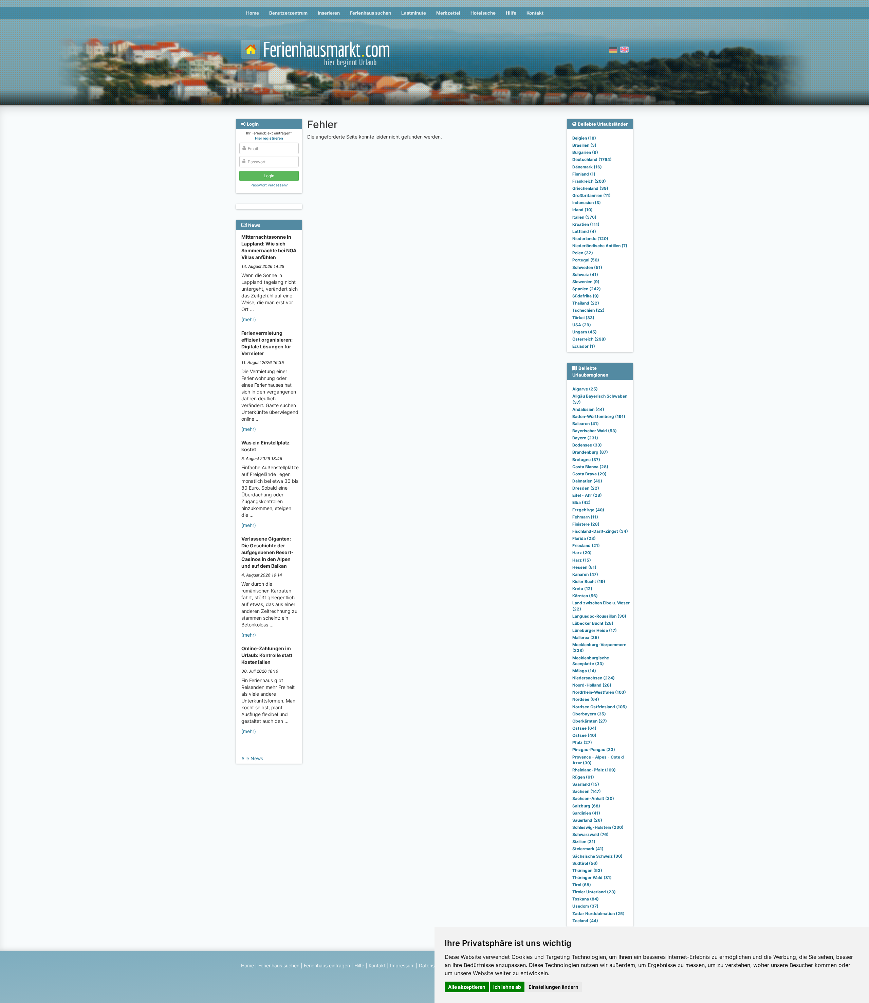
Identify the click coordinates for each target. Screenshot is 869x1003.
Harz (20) (582, 552)
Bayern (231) (585, 437)
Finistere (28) (585, 524)
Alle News (252, 758)
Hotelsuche (483, 13)
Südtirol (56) (585, 863)
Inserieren (329, 13)
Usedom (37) (585, 906)
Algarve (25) (585, 388)
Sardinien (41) (586, 813)
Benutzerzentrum (288, 13)
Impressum (402, 965)
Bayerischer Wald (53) (594, 430)
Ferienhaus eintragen (327, 965)
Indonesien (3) (586, 202)
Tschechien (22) (588, 310)
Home (252, 13)
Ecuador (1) (583, 346)
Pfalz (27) (582, 742)
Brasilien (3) (584, 145)
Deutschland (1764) (592, 159)
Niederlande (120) (590, 238)
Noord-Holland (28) (591, 685)
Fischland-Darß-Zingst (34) (600, 531)
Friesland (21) (586, 545)
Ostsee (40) (584, 735)
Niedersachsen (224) (593, 677)
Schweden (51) (587, 267)
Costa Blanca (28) (590, 466)
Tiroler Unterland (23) (594, 891)
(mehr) (248, 319)
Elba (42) (581, 502)
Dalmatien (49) (587, 481)
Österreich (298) (589, 339)
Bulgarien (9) (585, 152)
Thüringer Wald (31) (592, 877)
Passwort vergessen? (269, 185)
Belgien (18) (584, 138)
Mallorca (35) (585, 637)
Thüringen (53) (587, 870)
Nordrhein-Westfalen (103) (599, 692)
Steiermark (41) (588, 848)
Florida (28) (584, 538)
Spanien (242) (586, 288)
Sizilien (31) (583, 841)
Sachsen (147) (586, 791)
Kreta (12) (582, 588)
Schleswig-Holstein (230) (598, 827)
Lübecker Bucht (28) (592, 623)
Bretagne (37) (586, 459)
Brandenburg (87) (590, 452)
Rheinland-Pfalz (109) (594, 769)
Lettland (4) (584, 231)
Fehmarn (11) (585, 516)
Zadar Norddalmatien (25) (598, 913)
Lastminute (413, 13)
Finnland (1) (583, 174)
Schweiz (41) (585, 274)
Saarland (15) (585, 784)
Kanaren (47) (585, 574)
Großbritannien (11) (591, 195)
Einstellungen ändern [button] (553, 987)
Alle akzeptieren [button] (466, 987)
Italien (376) (584, 217)
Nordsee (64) (585, 699)
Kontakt (534, 13)
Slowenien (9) (585, 281)
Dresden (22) (585, 488)
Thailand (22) (585, 303)
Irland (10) (582, 209)
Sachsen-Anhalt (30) (593, 798)
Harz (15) (581, 560)
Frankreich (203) (589, 181)
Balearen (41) (585, 423)
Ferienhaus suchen (370, 13)
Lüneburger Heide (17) (594, 630)
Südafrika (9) (585, 295)
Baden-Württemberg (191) (598, 416)
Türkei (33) (583, 317)
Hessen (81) (584, 567)
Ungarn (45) (584, 331)
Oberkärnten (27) (589, 721)
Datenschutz (433, 965)
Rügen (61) (583, 777)
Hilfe (511, 13)
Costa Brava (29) (589, 473)
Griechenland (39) (590, 188)
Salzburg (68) (586, 805)
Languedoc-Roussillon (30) (599, 616)
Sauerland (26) (587, 820)
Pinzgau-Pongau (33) (593, 749)
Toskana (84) (585, 898)
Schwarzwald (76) (590, 834)
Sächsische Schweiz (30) (597, 856)
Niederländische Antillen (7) (599, 245)
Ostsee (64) (584, 728)
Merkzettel (448, 13)
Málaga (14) (584, 670)
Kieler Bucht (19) (588, 581)
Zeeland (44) (585, 920)
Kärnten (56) (585, 595)
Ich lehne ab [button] (507, 987)
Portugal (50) (585, 259)
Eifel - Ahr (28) (587, 495)
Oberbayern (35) (589, 713)
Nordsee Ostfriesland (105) (599, 706)
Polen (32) (582, 252)
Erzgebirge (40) (588, 509)
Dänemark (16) (587, 166)
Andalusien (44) (588, 409)
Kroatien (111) (585, 224)
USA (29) (581, 324)
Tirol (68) (581, 884)
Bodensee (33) (587, 445)
